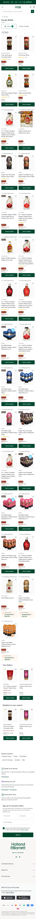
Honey (15, 756)
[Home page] (18, 7)
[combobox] (16, 11)
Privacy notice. (24, 829)
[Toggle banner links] (34, 2)
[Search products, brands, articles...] (33, 11)
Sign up (18, 835)
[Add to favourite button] (15, 37)
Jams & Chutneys (7, 760)
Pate (23, 760)
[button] (26, 26)
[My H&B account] (30, 7)
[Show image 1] (25, 87)
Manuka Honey (6, 756)
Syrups (6, 16)
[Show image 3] (27, 87)
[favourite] (15, 669)
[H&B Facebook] (20, 857)
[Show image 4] (10, 169)
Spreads (17, 760)
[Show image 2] (26, 87)
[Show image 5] (11, 169)
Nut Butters (23, 756)
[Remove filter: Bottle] (3, 32)
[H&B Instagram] (16, 857)
